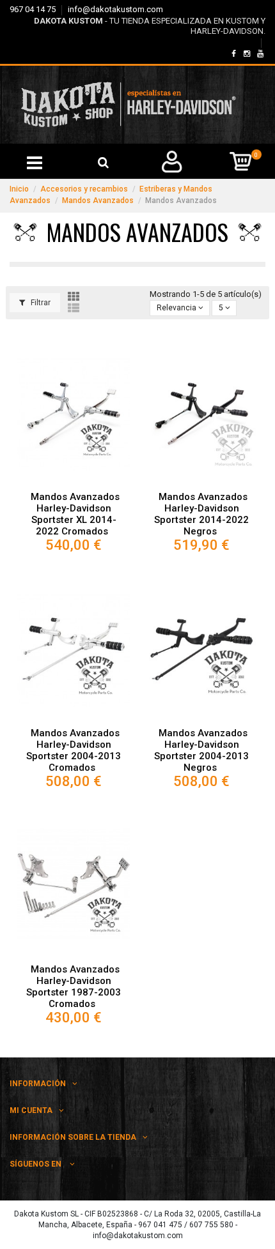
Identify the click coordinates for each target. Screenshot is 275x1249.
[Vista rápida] (73, 482)
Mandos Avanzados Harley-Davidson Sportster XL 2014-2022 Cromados (75, 514)
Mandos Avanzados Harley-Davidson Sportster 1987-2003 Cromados (73, 987)
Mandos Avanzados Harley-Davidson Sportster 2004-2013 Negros (201, 750)
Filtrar (40, 302)
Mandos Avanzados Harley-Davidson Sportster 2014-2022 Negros (201, 514)
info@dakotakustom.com (115, 9)
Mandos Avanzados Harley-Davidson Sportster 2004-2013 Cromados (73, 750)
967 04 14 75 (34, 9)
